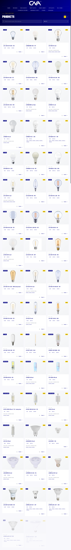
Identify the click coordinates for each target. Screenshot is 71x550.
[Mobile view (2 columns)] (67, 17)
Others (43, 10)
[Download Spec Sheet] (17, 52)
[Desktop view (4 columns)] (65, 17)
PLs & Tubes (59, 8)
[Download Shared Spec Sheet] (62, 56)
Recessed (15, 8)
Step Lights (51, 8)
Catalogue (50, 10)
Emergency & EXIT (35, 10)
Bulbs (9, 8)
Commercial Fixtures (23, 10)
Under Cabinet (42, 8)
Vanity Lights (33, 8)
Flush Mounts (23, 8)
